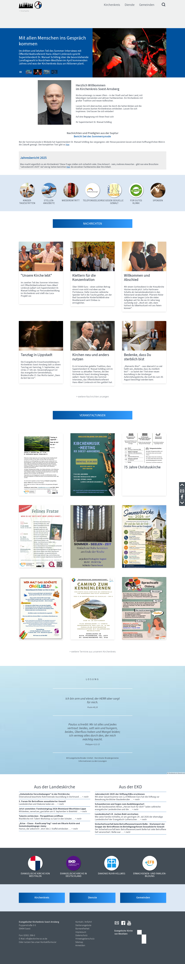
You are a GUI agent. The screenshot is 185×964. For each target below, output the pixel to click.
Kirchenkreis (112, 5)
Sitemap (79, 942)
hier (68, 166)
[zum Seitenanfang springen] (182, 485)
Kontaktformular (48, 942)
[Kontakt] (182, 491)
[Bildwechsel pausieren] (20, 72)
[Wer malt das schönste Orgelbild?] (41, 608)
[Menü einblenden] (163, 5)
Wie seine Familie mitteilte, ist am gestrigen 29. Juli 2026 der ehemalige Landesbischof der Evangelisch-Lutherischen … (129, 817)
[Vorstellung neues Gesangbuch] (92, 464)
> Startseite (24, 11)
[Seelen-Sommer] (92, 536)
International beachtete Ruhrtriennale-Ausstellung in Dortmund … (54, 795)
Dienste (130, 5)
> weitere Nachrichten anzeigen (92, 396)
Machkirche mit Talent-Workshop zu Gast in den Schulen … (50, 817)
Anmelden (80, 945)
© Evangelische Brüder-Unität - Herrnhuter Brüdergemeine (92, 758)
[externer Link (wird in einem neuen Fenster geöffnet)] (41, 464)
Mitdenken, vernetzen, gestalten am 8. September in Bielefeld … (53, 810)
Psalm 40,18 (92, 707)
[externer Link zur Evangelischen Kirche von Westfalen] (130, 937)
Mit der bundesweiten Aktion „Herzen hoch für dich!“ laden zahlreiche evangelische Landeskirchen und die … (128, 806)
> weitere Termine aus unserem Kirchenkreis (92, 651)
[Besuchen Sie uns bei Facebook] (182, 497)
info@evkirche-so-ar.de (36, 938)
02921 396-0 (29, 935)
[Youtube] (129, 923)
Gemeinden (146, 5)
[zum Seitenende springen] (182, 503)
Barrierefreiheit (82, 928)
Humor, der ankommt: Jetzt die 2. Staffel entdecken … (49, 826)
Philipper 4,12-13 (92, 744)
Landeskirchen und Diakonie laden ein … (42, 803)
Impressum (80, 932)
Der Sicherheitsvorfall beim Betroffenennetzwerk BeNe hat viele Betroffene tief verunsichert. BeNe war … (130, 828)
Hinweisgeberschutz (84, 938)
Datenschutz (81, 935)
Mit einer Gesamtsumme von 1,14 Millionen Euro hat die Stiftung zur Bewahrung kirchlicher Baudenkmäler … (127, 797)
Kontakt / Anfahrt (83, 921)
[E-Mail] (116, 923)
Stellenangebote (83, 925)
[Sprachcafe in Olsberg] (144, 608)
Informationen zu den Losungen (92, 761)
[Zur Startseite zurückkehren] (30, 5)
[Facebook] (123, 923)
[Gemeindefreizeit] (92, 608)
